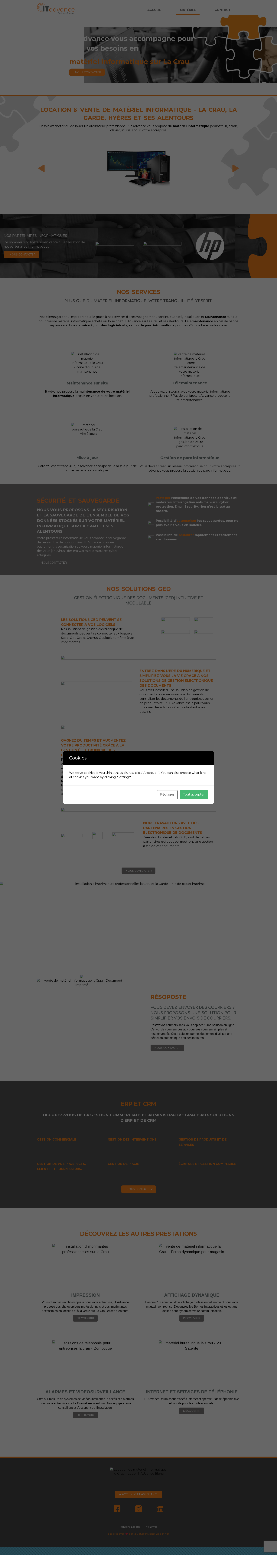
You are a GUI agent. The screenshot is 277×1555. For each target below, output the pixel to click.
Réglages (167, 794)
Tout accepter (194, 794)
